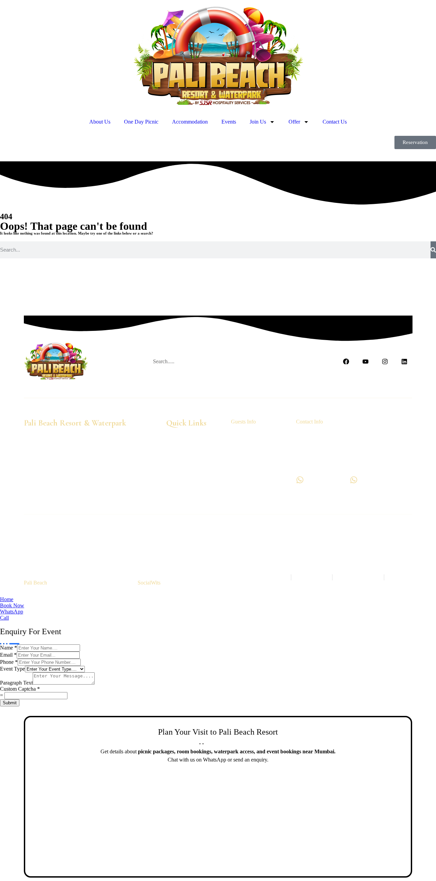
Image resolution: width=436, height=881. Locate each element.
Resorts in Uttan (302, 533)
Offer (294, 122)
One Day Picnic (141, 122)
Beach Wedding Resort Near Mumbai (245, 539)
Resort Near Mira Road (185, 545)
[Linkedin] (404, 362)
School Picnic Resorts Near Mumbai (85, 539)
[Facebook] (346, 362)
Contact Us (335, 122)
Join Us (258, 122)
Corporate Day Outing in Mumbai (165, 539)
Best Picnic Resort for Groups (246, 545)
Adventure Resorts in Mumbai (322, 539)
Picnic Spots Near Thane (254, 533)
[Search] (433, 249)
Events (228, 122)
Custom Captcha (20, 689)
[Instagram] (385, 362)
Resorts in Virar (340, 533)
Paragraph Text (16, 683)
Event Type (12, 669)
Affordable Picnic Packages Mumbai (321, 545)
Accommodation (190, 122)
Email (8, 655)
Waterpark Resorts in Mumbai (192, 533)
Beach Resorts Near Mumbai (62, 533)
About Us (99, 122)
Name (8, 648)
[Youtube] (366, 362)
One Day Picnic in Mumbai (126, 533)
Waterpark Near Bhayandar (126, 545)
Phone (9, 662)
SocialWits (149, 583)
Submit (10, 702)
